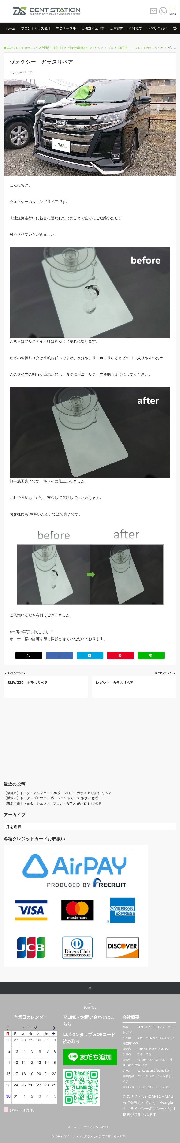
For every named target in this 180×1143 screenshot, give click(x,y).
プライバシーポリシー (145, 1108)
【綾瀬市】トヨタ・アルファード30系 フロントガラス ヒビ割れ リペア (58, 793)
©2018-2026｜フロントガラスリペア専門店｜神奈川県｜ (89, 1136)
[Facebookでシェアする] (59, 655)
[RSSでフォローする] (90, 988)
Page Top (90, 1007)
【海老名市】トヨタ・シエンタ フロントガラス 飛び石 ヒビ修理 (52, 803)
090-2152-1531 (137, 1065)
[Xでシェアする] (28, 655)
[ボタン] (153, 13)
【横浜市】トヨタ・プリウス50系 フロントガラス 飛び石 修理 (51, 798)
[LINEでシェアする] (151, 655)
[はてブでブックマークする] (90, 655)
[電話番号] (163, 11)
